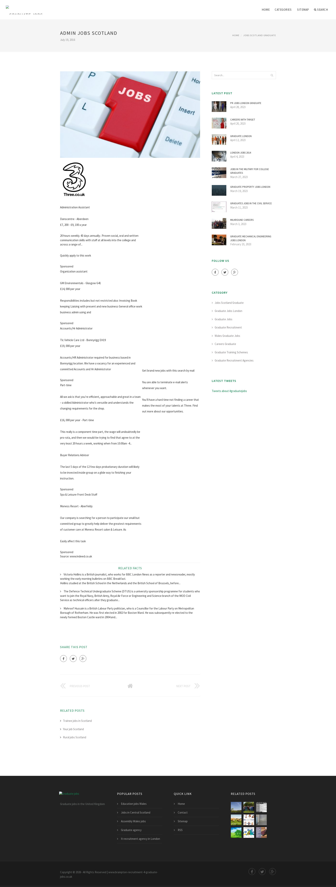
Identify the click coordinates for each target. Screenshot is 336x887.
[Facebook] (63, 658)
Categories (283, 9)
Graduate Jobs (223, 319)
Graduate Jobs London (228, 311)
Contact (183, 812)
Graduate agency (131, 830)
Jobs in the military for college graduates (249, 171)
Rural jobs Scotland (74, 737)
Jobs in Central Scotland (135, 812)
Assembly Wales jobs (133, 821)
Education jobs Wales (134, 804)
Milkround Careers (242, 220)
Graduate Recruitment (228, 327)
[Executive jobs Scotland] (236, 820)
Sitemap (303, 9)
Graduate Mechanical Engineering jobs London (250, 238)
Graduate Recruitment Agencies (234, 360)
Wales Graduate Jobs (227, 336)
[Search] (272, 75)
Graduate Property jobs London (250, 187)
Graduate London (241, 136)
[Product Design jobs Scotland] (261, 820)
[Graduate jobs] (24, 7)
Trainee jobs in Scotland (77, 721)
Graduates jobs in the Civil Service (251, 203)
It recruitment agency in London (140, 839)
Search (322, 9)
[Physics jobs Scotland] (248, 807)
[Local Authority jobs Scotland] (248, 832)
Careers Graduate (225, 344)
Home (266, 9)
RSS (180, 830)
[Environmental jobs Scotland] (236, 832)
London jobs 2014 (240, 152)
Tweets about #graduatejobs (229, 391)
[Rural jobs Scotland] (236, 807)
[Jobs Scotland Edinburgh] (261, 832)
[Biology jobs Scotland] (261, 807)
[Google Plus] (83, 658)
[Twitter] (73, 658)
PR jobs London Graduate (245, 103)
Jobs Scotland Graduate (259, 35)
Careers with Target (242, 119)
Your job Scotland (73, 729)
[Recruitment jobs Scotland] (248, 820)
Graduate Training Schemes (231, 352)
